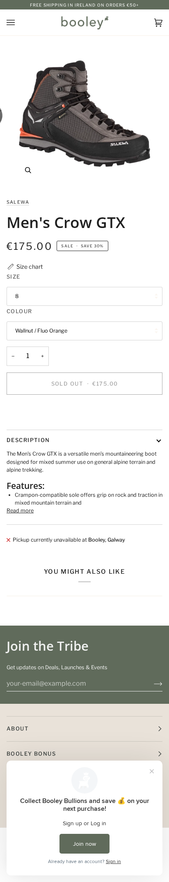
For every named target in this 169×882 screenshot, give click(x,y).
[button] (25, 266)
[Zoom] (28, 170)
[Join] (151, 683)
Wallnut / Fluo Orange (41, 331)
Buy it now (84, 412)
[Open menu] (19, 22)
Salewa (18, 202)
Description (28, 440)
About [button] (18, 728)
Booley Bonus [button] (31, 753)
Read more (20, 510)
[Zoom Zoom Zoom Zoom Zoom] (84, 114)
